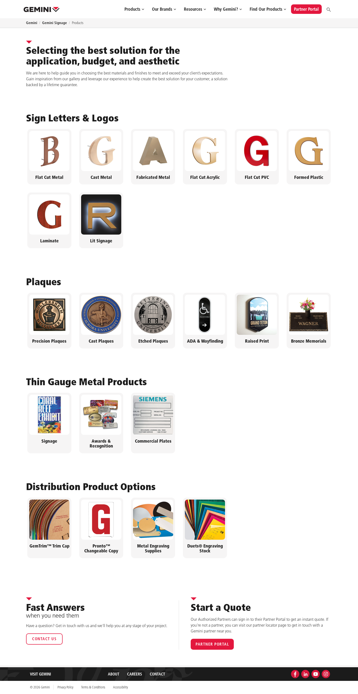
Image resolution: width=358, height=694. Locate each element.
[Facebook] (295, 673)
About (113, 674)
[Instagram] (326, 673)
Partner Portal (212, 644)
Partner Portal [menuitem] (306, 9)
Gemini (31, 22)
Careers (134, 674)
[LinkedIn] (305, 673)
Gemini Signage (54, 22)
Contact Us (44, 638)
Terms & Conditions (93, 687)
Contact (157, 674)
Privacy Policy (65, 687)
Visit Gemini (40, 674)
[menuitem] (134, 9)
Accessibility (120, 687)
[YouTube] (315, 673)
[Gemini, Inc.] (41, 9)
